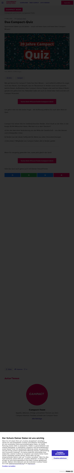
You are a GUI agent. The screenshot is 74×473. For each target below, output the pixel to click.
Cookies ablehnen (60, 458)
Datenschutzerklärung (16, 463)
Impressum (31, 463)
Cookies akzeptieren (60, 453)
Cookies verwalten (8, 466)
